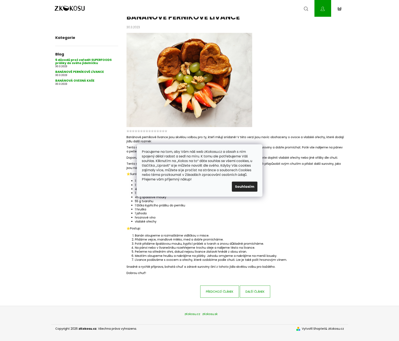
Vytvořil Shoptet (313, 329)
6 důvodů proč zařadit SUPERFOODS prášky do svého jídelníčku (83, 61)
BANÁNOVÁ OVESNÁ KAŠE (74, 80)
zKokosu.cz (192, 314)
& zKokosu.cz (334, 329)
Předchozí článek (219, 292)
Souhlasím (244, 186)
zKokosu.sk (210, 314)
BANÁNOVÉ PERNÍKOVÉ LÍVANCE (79, 71)
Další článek (255, 292)
